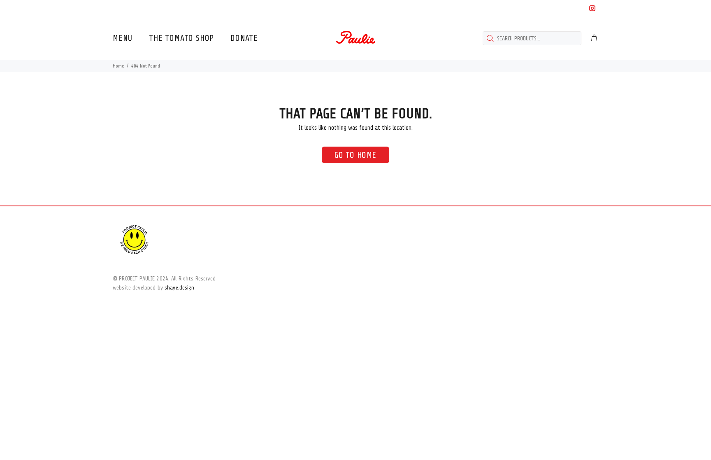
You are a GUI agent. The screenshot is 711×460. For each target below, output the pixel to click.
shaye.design (180, 288)
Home (118, 66)
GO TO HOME (355, 155)
